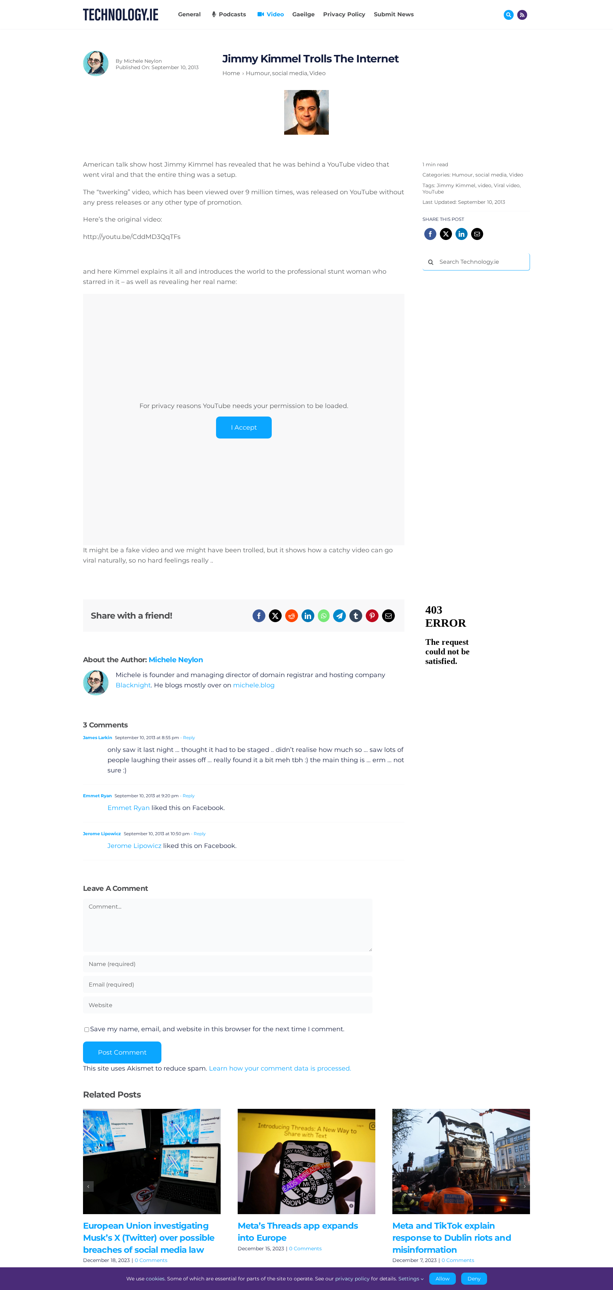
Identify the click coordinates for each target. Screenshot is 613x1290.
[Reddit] (291, 616)
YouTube (433, 192)
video (484, 185)
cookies (155, 1278)
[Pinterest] (372, 616)
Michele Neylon (143, 61)
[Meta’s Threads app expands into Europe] (306, 1161)
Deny (474, 1278)
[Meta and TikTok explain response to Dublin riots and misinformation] (461, 1161)
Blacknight (133, 685)
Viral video (507, 185)
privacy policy (352, 1278)
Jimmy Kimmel (456, 185)
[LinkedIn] (308, 616)
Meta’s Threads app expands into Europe (296, 1161)
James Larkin (97, 737)
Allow (442, 1278)
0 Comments (151, 1260)
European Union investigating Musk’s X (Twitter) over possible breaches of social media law (141, 1161)
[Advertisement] (476, 384)
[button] (88, 1186)
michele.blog (254, 685)
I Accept (244, 427)
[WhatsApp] (323, 616)
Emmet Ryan (97, 795)
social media (491, 175)
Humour (462, 175)
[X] (275, 616)
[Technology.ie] (120, 12)
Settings (409, 1278)
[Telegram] (339, 616)
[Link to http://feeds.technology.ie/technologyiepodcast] (522, 15)
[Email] (388, 616)
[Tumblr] (356, 616)
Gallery (162, 1161)
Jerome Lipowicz (102, 833)
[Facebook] (259, 616)
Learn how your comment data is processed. (280, 1068)
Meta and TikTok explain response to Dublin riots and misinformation (450, 1161)
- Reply (187, 737)
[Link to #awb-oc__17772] (509, 15)
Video (516, 175)
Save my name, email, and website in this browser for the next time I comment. (217, 1029)
